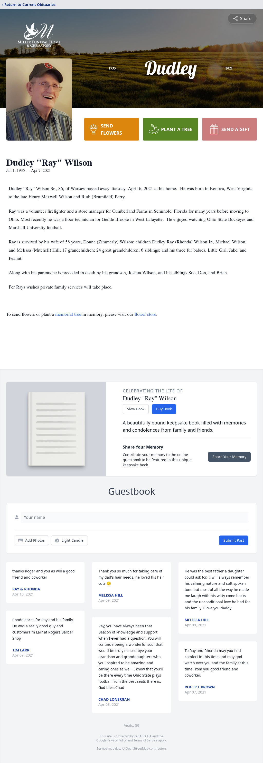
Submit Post (233, 540)
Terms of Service (145, 740)
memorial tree (68, 314)
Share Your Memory (229, 456)
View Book (135, 409)
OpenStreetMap (137, 748)
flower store (145, 314)
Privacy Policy (117, 740)
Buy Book (164, 409)
